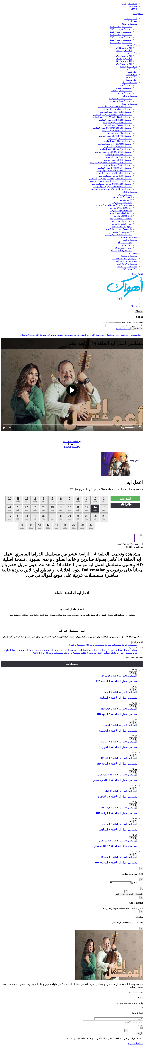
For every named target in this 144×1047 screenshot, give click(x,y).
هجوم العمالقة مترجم (122, 226)
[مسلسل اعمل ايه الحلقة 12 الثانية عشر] (118, 840)
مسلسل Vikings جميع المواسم (117, 109)
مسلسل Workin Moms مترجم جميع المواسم (111, 189)
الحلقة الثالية (71, 447)
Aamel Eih (37, 653)
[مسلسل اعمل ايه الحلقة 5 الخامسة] (120, 725)
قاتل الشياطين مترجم (121, 221)
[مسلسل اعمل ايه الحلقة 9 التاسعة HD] (118, 857)
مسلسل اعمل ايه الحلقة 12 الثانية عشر (115, 846)
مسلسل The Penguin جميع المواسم (115, 120)
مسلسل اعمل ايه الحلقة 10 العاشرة (117, 796)
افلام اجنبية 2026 (124, 56)
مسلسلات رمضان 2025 (121, 29)
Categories (138, 13)
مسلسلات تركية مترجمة (120, 98)
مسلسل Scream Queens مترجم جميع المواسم (110, 181)
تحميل (126, 650)
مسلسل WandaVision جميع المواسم (115, 106)
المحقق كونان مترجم (122, 197)
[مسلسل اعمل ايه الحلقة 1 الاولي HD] (119, 742)
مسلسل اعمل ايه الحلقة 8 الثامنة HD (116, 681)
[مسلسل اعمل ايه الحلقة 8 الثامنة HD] (119, 676)
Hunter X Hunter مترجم (121, 218)
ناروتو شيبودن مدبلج (122, 232)
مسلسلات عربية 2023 (121, 90)
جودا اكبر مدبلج (125, 242)
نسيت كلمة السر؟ (123, 329)
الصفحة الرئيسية (129, 3)
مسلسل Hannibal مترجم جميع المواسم (113, 173)
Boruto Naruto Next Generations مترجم (114, 205)
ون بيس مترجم (124, 194)
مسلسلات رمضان (129, 24)
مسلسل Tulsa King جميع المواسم (116, 112)
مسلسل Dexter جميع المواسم (118, 165)
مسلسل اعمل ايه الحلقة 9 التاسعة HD (116, 862)
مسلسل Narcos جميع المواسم (118, 141)
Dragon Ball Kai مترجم (121, 210)
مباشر (94, 650)
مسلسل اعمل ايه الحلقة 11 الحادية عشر (115, 780)
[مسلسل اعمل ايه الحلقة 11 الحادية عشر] (117, 774)
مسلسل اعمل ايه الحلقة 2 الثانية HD (117, 714)
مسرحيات (132, 253)
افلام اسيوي (131, 77)
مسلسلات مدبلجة (129, 256)
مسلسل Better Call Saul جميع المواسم (114, 170)
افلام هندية (132, 72)
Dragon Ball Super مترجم (120, 213)
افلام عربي (132, 45)
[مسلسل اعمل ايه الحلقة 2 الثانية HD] (119, 709)
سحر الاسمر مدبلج (123, 248)
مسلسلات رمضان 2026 (121, 26)
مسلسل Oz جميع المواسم (119, 138)
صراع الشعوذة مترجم (122, 224)
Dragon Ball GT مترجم (121, 208)
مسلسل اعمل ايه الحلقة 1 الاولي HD (116, 747)
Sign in (134, 9)
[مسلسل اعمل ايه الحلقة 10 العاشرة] (119, 791)
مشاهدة (133, 650)
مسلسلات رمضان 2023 (121, 37)
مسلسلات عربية (124, 85)
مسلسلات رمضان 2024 (121, 34)
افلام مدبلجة (131, 80)
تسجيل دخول (137, 329)
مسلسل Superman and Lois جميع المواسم (112, 128)
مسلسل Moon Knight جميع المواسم (115, 144)
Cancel (139, 894)
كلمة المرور (137, 325)
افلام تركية (132, 69)
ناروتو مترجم (126, 200)
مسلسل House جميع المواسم (118, 146)
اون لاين (109, 650)
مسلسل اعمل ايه (82, 650)
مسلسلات (132, 6)
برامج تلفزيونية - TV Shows (124, 258)
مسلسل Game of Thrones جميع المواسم (113, 152)
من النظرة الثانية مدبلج (121, 250)
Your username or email (132, 322)
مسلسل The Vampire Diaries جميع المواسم (112, 117)
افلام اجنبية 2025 (124, 58)
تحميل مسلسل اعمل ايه (61, 650)
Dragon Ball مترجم (123, 216)
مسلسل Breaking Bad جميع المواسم (115, 168)
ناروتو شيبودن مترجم (122, 202)
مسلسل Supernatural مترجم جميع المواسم (112, 184)
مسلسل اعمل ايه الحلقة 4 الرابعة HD (116, 813)
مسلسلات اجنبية (129, 104)
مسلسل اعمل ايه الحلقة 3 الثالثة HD (117, 763)
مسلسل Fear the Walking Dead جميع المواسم (111, 162)
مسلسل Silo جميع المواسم (119, 133)
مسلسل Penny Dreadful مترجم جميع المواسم (110, 178)
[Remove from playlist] (131, 672)
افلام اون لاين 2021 (128, 66)
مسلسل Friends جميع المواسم (118, 160)
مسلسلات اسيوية (129, 237)
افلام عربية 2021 (124, 50)
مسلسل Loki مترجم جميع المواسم (115, 176)
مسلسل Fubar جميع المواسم (118, 154)
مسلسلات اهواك (129, 82)
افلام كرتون (131, 74)
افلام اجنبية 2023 (124, 64)
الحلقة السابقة (71, 441)
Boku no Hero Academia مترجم (117, 229)
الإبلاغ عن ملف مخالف (124, 894)
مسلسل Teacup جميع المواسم (118, 125)
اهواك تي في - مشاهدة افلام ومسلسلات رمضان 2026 (116, 335)
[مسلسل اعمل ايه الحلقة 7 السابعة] (120, 692)
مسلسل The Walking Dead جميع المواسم (112, 114)
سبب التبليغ (137, 882)
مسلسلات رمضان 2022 (121, 40)
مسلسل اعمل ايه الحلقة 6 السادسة (117, 829)
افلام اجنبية (132, 53)
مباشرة (101, 650)
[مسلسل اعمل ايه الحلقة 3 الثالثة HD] (119, 758)
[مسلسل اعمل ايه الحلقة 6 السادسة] (119, 824)
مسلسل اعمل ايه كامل (122, 653)
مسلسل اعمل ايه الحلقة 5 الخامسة (118, 730)
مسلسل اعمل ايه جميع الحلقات (95, 653)
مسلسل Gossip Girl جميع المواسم (116, 149)
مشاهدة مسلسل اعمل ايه (37, 650)
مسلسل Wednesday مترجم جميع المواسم (112, 186)
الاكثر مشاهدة (130, 18)
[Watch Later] (135, 672)
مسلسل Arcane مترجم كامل (118, 234)
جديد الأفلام (132, 21)
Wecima (133, 544)
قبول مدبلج (126, 245)
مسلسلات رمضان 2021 (121, 42)
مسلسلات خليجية (123, 93)
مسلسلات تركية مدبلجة (121, 101)
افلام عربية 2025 (129, 269)
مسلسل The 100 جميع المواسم (117, 122)
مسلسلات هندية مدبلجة (126, 261)
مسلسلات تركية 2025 (127, 266)
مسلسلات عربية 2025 (127, 264)
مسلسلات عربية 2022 (53, 653)
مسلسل (118, 650)
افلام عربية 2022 (124, 48)
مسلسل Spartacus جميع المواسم (117, 130)
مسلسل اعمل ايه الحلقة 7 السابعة (118, 697)
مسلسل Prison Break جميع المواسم (115, 136)
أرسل (139, 1033)
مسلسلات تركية (129, 96)
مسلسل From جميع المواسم (118, 157)
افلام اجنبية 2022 (124, 61)
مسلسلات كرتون (129, 192)
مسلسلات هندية (129, 240)
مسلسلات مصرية (123, 88)
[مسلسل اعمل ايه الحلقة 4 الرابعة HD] (118, 807)
